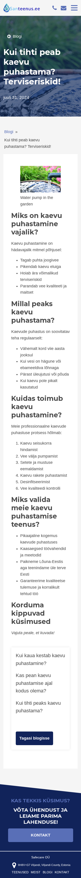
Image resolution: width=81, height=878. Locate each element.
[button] (14, 36)
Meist (35, 872)
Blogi (8, 132)
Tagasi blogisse (34, 738)
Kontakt (40, 835)
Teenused (20, 872)
